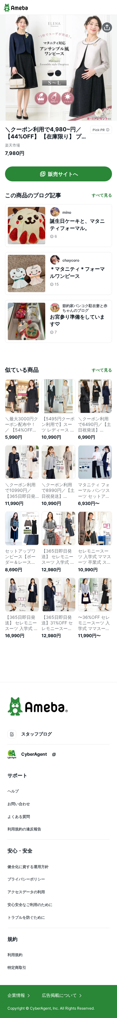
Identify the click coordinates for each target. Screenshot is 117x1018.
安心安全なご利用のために (29, 904)
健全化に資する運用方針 (28, 866)
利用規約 (14, 954)
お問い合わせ (18, 803)
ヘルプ (13, 791)
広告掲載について (59, 995)
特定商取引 (16, 967)
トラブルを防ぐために (26, 917)
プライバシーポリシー (26, 879)
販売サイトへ (63, 174)
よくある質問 (18, 816)
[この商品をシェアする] (107, 27)
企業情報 (16, 995)
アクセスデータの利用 (26, 892)
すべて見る (102, 195)
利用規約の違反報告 (24, 829)
